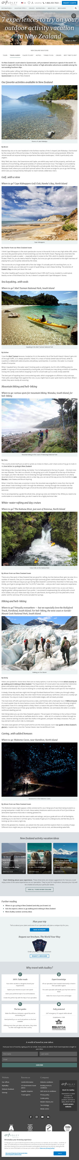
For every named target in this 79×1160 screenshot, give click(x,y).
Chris (6, 460)
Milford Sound (71, 701)
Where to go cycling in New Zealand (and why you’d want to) (28, 905)
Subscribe (39, 1065)
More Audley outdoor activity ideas (18, 912)
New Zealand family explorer (10, 861)
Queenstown (6, 76)
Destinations (6, 8)
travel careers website (68, 1105)
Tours (5, 55)
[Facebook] (31, 1117)
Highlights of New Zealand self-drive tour (37, 861)
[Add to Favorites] (73, 15)
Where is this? (71, 41)
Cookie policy (44, 1098)
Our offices (5, 1082)
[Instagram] (37, 1117)
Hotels (38, 55)
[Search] (75, 8)
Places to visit (28, 55)
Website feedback (8, 1089)
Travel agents (25, 1095)
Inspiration (40, 8)
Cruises (32, 8)
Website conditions (46, 1082)
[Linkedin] (48, 1117)
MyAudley (5, 1085)
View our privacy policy (47, 1148)
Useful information (27, 1082)
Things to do (48, 55)
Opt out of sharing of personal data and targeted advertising (16, 1153)
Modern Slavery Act (46, 1102)
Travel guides (15, 55)
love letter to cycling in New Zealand (18, 466)
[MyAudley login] (32, 3)
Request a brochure (39, 956)
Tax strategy (44, 1105)
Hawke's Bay (6, 269)
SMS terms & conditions (48, 1091)
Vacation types (20, 8)
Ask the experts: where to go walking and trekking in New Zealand (30, 909)
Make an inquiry (39, 930)
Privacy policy (44, 1095)
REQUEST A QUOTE (69, 3)
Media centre (44, 1109)
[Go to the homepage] (9, 3)
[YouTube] (42, 1117)
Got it (60, 1153)
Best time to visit (70, 55)
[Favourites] (29, 3)
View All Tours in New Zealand (39, 889)
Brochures (62, 8)
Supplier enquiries (27, 1091)
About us (51, 8)
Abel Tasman (13, 356)
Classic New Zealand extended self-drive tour (63, 861)
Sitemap (4, 1092)
